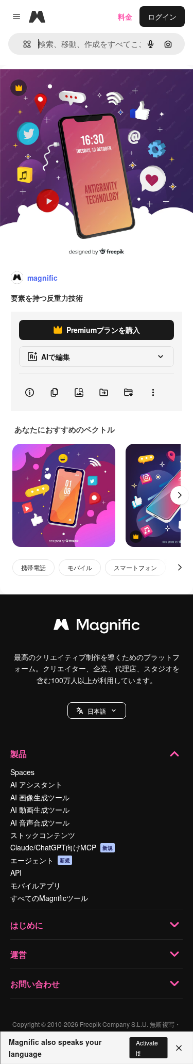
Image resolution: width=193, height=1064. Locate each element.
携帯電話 (33, 567)
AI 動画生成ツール (39, 809)
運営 (18, 954)
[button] (96, 710)
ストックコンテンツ (42, 835)
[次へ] (179, 495)
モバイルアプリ (35, 885)
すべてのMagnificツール (49, 898)
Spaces (22, 772)
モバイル (79, 567)
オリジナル (70, 88)
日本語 (96, 710)
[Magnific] (97, 627)
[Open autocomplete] (23, 44)
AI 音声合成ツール (39, 822)
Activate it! (147, 1047)
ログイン (162, 16)
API (16, 872)
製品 (18, 754)
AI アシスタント (36, 784)
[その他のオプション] (153, 392)
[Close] (178, 1048)
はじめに (26, 925)
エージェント (40, 860)
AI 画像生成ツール (39, 797)
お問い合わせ (35, 984)
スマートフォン (135, 567)
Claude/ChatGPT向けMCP (61, 847)
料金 (125, 16)
